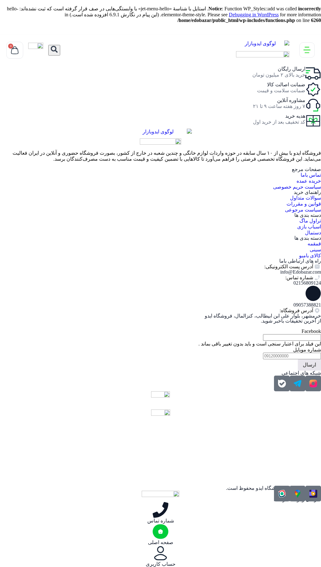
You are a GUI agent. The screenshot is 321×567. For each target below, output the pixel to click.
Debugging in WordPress (254, 14)
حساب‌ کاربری (161, 564)
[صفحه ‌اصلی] (160, 531)
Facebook (311, 331)
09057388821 (307, 305)
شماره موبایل (307, 349)
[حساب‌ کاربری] (160, 553)
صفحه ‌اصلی (160, 542)
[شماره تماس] (160, 510)
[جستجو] (54, 50)
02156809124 (307, 283)
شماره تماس (160, 520)
